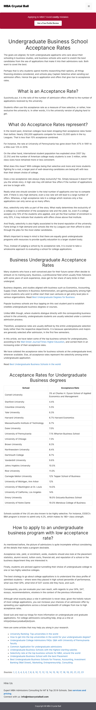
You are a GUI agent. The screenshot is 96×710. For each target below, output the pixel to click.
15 (54, 672)
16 (57, 672)
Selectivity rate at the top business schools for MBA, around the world (45, 653)
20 (71, 672)
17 (61, 672)
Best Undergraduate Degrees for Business (53, 297)
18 (64, 672)
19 (67, 672)
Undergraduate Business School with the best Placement (39, 656)
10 (36, 672)
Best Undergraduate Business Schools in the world (35, 364)
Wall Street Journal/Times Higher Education (42, 342)
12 (43, 672)
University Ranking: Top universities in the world (34, 634)
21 (75, 672)
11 (40, 672)
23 (82, 672)
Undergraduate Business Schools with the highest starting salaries (43, 650)
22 (78, 672)
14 (50, 672)
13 (47, 672)
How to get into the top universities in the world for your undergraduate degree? (50, 637)
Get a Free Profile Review (48, 23)
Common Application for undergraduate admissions (36, 646)
